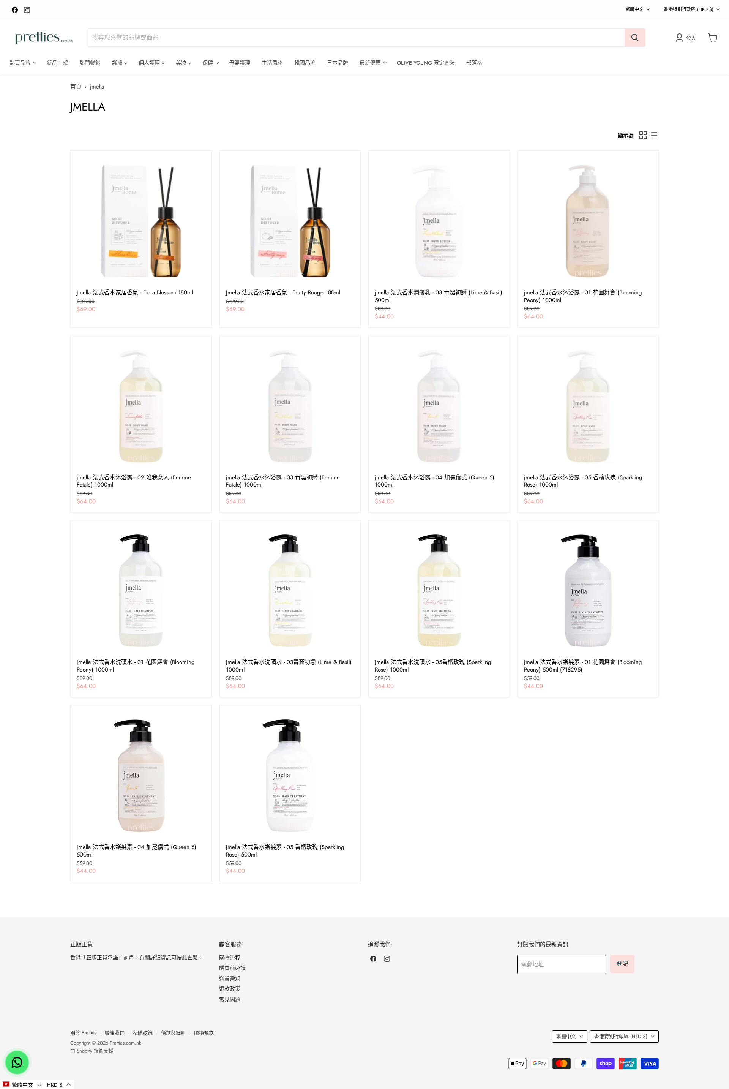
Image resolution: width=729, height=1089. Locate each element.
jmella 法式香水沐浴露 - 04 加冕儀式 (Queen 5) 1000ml (434, 481)
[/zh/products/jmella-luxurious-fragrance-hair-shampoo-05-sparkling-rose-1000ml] (439, 590)
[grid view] (643, 135)
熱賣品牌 (20, 62)
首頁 (76, 87)
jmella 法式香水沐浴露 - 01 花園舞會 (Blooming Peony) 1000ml (583, 296)
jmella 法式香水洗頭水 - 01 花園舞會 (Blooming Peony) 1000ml (136, 666)
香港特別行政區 (688, 9)
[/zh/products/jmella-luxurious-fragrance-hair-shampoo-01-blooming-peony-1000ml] (141, 590)
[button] (22, 1084)
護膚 (118, 62)
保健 (208, 62)
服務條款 (204, 1032)
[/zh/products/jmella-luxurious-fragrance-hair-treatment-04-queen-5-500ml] (141, 775)
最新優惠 (371, 62)
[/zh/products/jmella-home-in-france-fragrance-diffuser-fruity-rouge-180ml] (290, 221)
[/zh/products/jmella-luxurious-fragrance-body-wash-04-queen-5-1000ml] (439, 406)
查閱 (192, 957)
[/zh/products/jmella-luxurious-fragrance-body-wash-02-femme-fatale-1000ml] (141, 406)
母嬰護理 (239, 62)
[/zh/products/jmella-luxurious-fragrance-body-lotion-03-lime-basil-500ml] (439, 221)
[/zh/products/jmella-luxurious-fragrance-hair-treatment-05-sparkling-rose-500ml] (290, 775)
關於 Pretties (83, 1032)
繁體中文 (634, 9)
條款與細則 (173, 1032)
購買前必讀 (232, 968)
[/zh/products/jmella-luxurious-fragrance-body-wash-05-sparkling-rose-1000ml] (588, 406)
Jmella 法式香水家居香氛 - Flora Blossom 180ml (135, 292)
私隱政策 (143, 1032)
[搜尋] (635, 37)
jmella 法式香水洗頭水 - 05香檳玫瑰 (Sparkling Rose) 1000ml (433, 666)
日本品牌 (337, 62)
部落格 (474, 62)
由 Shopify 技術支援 (92, 1050)
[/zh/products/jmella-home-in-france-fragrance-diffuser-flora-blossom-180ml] (141, 221)
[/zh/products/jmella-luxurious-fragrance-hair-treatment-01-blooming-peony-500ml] (588, 590)
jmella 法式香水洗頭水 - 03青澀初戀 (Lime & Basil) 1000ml (289, 666)
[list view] (654, 135)
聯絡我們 (115, 1032)
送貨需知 (229, 978)
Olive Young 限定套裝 (426, 62)
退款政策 (229, 989)
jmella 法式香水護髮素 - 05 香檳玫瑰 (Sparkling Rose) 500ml (285, 851)
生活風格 (272, 62)
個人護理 (150, 62)
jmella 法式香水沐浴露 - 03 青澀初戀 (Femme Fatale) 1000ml (283, 481)
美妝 (182, 62)
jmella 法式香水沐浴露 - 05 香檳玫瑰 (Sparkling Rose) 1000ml (583, 481)
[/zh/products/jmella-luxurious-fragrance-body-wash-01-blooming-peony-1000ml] (588, 221)
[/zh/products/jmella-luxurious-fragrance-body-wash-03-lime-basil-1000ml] (290, 406)
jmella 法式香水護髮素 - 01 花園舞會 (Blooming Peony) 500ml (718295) (583, 666)
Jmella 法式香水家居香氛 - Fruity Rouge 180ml (283, 292)
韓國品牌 (305, 62)
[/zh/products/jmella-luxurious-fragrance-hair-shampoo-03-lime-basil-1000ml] (290, 590)
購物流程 (229, 957)
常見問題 (229, 999)
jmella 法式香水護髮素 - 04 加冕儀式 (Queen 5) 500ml (136, 851)
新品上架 (57, 62)
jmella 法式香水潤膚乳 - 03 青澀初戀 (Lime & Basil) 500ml (438, 296)
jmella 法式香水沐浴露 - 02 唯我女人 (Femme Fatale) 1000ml (134, 481)
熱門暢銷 (90, 62)
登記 (622, 963)
